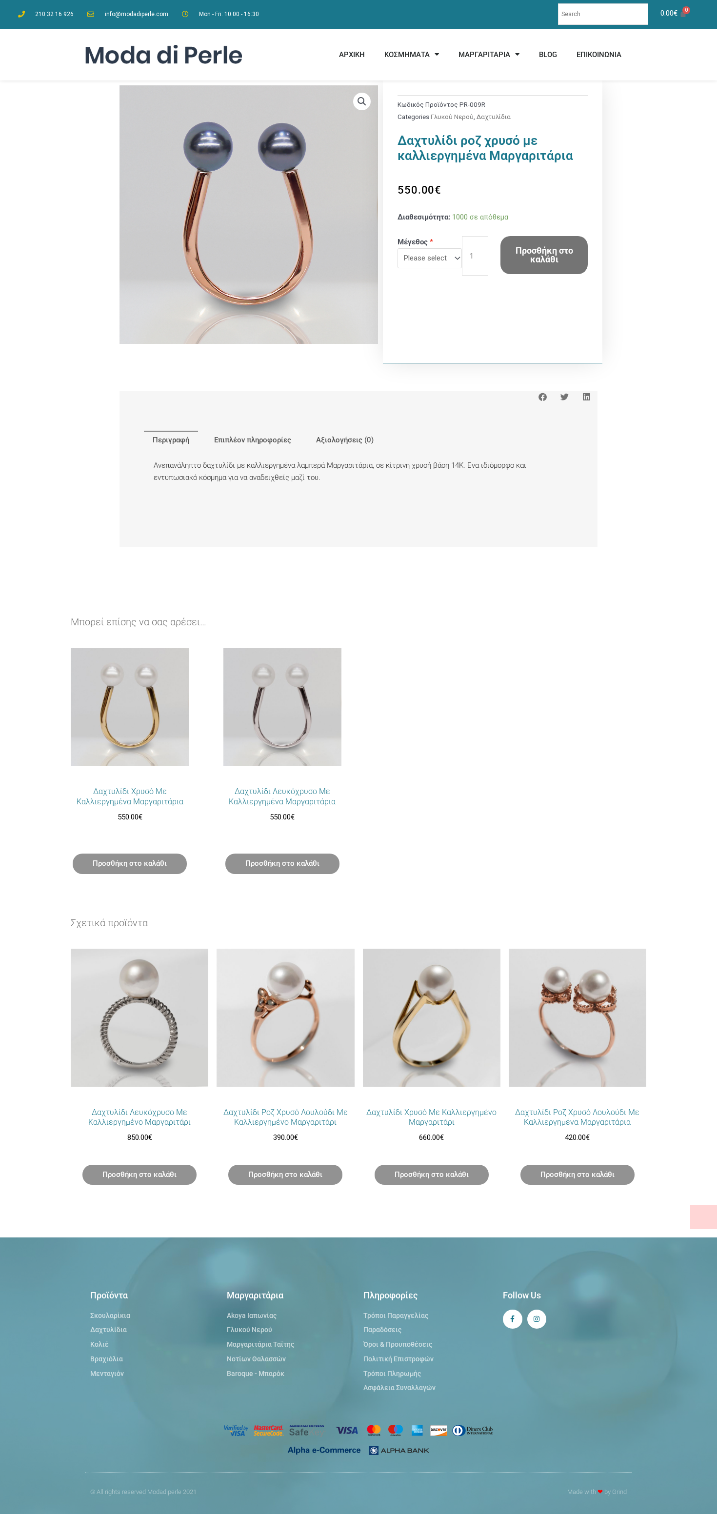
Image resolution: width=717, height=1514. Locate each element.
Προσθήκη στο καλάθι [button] (130, 863)
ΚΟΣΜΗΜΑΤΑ (407, 54)
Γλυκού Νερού (452, 116)
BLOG (548, 54)
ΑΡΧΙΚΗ (352, 54)
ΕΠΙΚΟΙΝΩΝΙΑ (599, 54)
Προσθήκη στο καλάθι (544, 254)
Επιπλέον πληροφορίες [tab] (252, 440)
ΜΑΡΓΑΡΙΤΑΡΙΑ (484, 54)
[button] (362, 101)
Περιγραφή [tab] (171, 440)
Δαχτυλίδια (494, 116)
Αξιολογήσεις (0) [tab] (345, 440)
